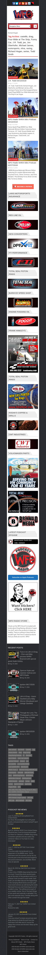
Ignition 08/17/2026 (27, 684)
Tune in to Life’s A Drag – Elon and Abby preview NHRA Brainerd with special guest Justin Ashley (23, 656)
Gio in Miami (12, 758)
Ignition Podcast (13, 761)
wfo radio (28, 800)
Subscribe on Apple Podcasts (23, 577)
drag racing (26, 752)
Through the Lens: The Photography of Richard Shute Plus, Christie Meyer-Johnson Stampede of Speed (23, 717)
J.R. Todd (17, 42)
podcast (21, 781)
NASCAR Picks (29, 772)
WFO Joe (11, 800)
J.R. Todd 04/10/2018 (17, 81)
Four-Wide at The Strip (19, 39)
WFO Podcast (13, 77)
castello (23, 36)
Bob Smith (21, 749)
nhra (23, 48)
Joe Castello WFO (14, 767)
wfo (19, 787)
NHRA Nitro (29, 775)
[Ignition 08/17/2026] (13, 688)
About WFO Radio (16, 942)
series (26, 51)
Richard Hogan (15, 51)
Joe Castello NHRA (23, 764)
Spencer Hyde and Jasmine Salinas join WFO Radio (28, 673)
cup (34, 749)
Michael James (26, 45)
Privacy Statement (14, 939)
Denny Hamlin (13, 752)
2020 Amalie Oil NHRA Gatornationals (23, 946)
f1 (23, 755)
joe (24, 42)
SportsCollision (18, 784)
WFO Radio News (29, 942)
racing (29, 48)
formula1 (28, 755)
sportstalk (28, 784)
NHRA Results (13, 781)
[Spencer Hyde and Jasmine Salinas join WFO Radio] (13, 674)
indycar (22, 761)
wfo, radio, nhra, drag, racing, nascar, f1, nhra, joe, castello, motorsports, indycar (22, 791)
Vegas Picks (12, 787)
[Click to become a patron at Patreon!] (23, 189)
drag (31, 36)
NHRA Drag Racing (18, 775)
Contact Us (34, 939)
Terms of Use (25, 939)
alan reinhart (12, 749)
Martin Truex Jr (13, 769)
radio (32, 781)
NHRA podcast (26, 778)
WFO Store (23, 944)
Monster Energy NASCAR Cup (28, 769)
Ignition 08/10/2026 (27, 731)
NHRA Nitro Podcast (15, 778)
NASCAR (20, 772)
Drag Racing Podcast (15, 755)
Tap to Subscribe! (23, 951)
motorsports (13, 48)
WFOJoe (30, 797)
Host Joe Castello (23, 758)
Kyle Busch (24, 767)
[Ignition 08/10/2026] (13, 734)
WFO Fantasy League (15, 795)
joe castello (12, 764)
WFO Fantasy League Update (17, 797)
